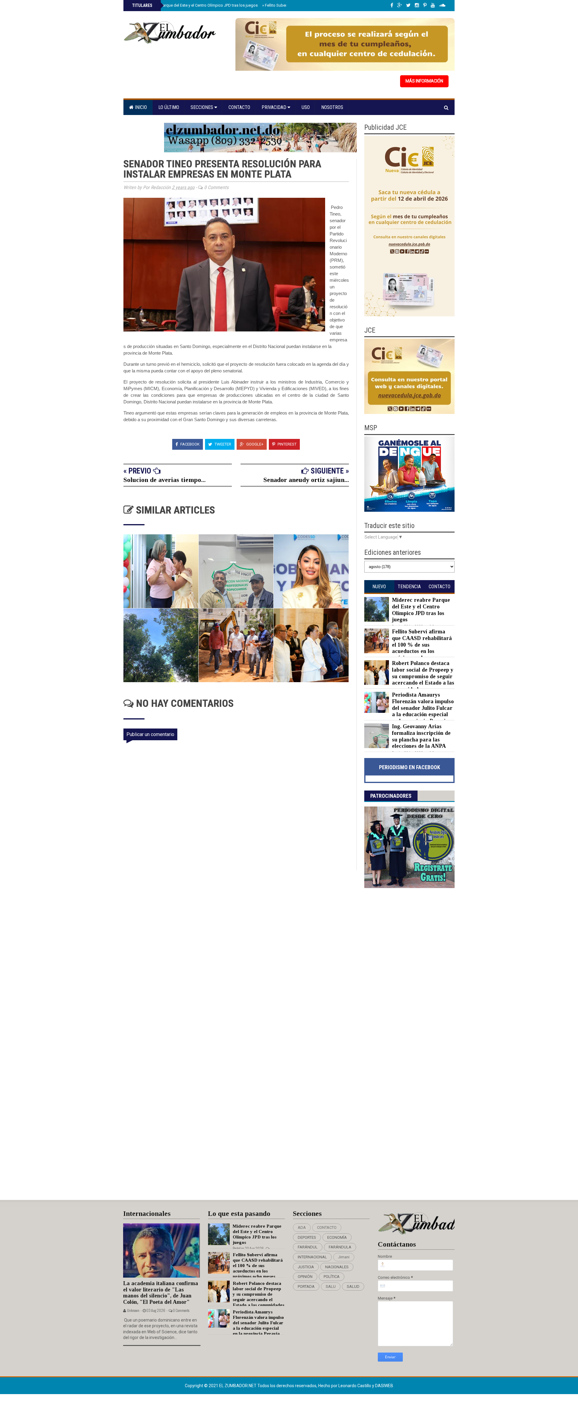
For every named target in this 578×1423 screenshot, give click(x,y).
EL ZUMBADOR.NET (238, 1385)
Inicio (140, 107)
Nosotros (332, 107)
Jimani (344, 1257)
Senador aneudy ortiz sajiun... (306, 479)
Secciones (202, 107)
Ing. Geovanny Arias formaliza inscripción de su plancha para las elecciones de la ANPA (421, 736)
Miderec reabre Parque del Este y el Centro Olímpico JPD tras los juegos (194, 5)
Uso (306, 107)
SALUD (353, 1286)
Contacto (239, 107)
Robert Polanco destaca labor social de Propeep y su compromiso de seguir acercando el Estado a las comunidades (423, 676)
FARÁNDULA (340, 1247)
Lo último (168, 107)
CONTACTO (327, 1227)
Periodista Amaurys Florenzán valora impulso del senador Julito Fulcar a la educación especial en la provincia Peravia (423, 708)
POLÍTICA (332, 1276)
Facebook (189, 444)
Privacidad (274, 107)
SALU (331, 1286)
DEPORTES (307, 1237)
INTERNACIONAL (312, 1257)
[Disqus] (240, 950)
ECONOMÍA (337, 1237)
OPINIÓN (305, 1276)
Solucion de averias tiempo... (164, 479)
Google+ (254, 444)
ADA (302, 1227)
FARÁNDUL (308, 1247)
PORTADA (306, 1286)
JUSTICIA (306, 1267)
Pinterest (287, 444)
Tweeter (222, 444)
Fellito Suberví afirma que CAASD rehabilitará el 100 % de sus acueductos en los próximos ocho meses (422, 644)
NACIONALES (337, 1267)
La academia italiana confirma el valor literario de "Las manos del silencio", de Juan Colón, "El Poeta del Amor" (160, 1292)
